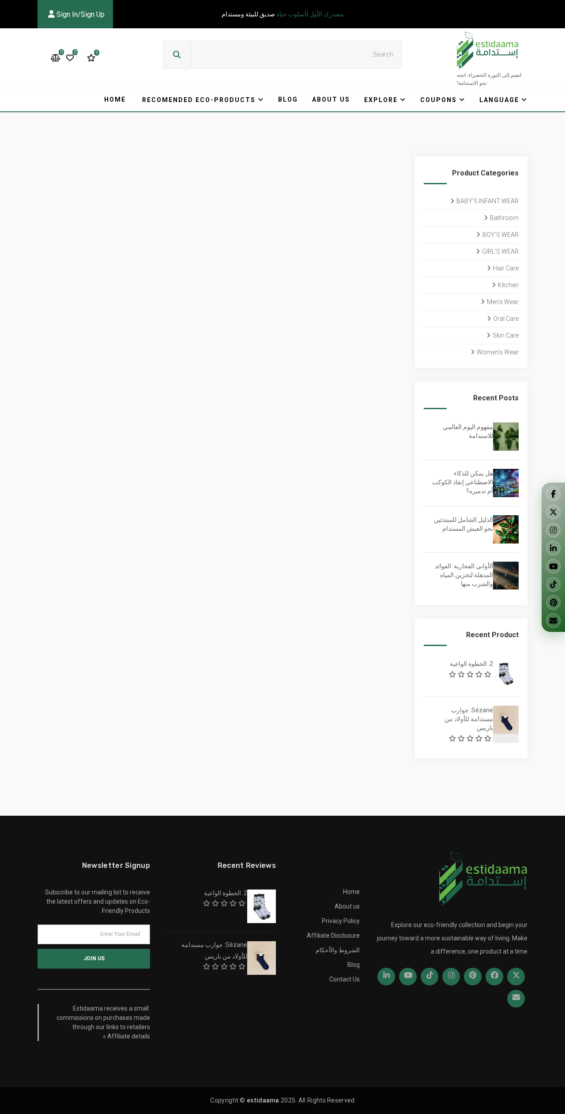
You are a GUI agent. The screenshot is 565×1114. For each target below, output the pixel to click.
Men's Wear (503, 301)
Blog (288, 99)
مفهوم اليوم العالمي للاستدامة (468, 431)
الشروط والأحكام (338, 950)
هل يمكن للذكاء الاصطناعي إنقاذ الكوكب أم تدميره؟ (462, 482)
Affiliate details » (126, 1036)
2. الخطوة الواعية (471, 663)
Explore (381, 99)
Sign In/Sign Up (80, 14)
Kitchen (508, 285)
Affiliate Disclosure (333, 935)
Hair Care (506, 268)
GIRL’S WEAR (500, 251)
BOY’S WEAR (500, 234)
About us (331, 99)
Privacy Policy (341, 920)
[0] (91, 57)
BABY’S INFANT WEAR (487, 201)
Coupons (438, 99)
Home (115, 99)
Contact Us (344, 979)
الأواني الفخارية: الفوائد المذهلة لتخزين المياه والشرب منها (464, 575)
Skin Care (506, 335)
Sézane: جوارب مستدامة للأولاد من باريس (468, 719)
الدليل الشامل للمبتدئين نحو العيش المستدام (463, 524)
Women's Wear (498, 352)
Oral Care (506, 318)
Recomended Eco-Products (199, 99)
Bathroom (504, 217)
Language (499, 99)
